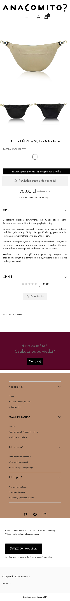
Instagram (13, 406)
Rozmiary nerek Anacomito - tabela (23, 431)
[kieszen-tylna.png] (33, 61)
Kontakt (12, 426)
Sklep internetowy (34, 597)
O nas (11, 396)
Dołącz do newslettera (24, 548)
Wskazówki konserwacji (18, 462)
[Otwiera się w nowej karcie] (25, 514)
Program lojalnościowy (18, 486)
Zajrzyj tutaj (35, 361)
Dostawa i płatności (17, 492)
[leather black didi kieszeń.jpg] (16, 113)
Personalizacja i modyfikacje (21, 467)
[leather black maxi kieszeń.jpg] (50, 113)
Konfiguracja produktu (18, 437)
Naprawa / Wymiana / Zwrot (21, 497)
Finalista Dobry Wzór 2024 (20, 401)
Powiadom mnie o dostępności (37, 181)
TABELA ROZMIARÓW (14, 149)
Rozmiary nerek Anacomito (20, 456)
